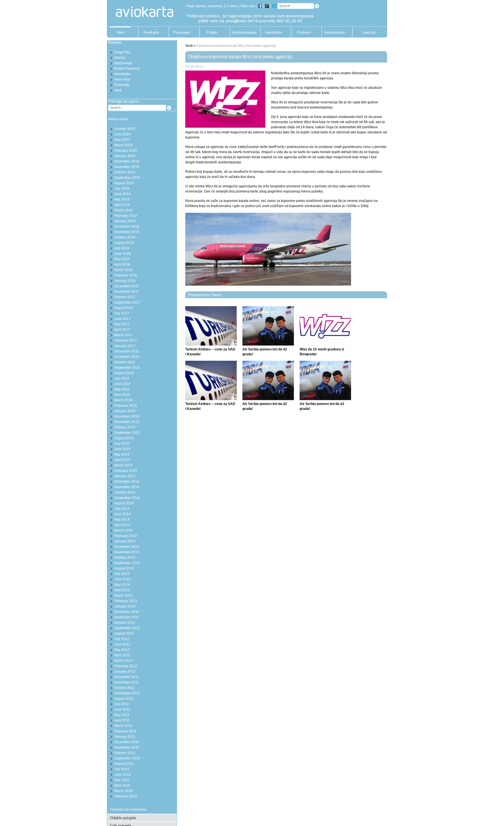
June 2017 (122, 319)
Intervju (120, 58)
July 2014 (121, 509)
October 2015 (124, 427)
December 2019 (126, 161)
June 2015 (122, 449)
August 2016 (124, 373)
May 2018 (122, 259)
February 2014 (125, 536)
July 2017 (121, 313)
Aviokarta (151, 32)
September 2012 (127, 628)
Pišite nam (247, 6)
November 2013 (126, 552)
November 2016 (126, 357)
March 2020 (123, 145)
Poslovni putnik (304, 33)
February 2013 (125, 601)
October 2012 (124, 623)
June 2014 (122, 514)
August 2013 (124, 568)
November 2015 (126, 422)
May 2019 (122, 199)
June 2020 (122, 134)
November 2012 (126, 617)
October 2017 (124, 297)
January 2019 (125, 221)
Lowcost (369, 32)
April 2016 (122, 395)
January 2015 (125, 476)
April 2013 (122, 590)
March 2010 (123, 791)
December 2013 (126, 547)
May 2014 (122, 520)
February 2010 (125, 796)
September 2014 (127, 498)
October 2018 (124, 237)
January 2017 (125, 346)
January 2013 (125, 606)
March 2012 (123, 661)
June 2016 (122, 384)
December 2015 (126, 416)
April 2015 (122, 460)
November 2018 (126, 232)
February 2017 (125, 340)
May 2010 (122, 780)
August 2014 (124, 503)
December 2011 (126, 677)
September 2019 (127, 178)
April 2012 (122, 655)
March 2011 (123, 726)
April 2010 (122, 785)
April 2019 (122, 205)
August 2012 (124, 633)
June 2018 (122, 254)
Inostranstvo (334, 32)
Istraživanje (123, 63)
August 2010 (124, 764)
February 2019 (125, 216)
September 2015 (127, 433)
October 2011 (124, 688)
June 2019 (122, 194)
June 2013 (122, 579)
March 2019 (123, 210)
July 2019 (121, 189)
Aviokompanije (242, 32)
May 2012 (122, 650)
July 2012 (121, 639)
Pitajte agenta (195, 6)
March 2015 (123, 465)
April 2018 (122, 264)
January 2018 (125, 281)
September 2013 (127, 563)
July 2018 (121, 248)
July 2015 (121, 444)
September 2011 (127, 693)
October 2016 (124, 362)
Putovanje (181, 32)
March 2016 (123, 400)
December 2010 (126, 742)
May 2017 (122, 324)
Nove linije (122, 79)
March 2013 (123, 596)
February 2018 (125, 275)
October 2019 (124, 172)
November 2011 (126, 682)
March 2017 (123, 335)
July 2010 (121, 769)
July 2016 (121, 378)
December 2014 (126, 482)
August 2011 (124, 699)
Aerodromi (273, 32)
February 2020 (125, 151)
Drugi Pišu (122, 52)
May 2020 (122, 140)
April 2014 (122, 525)
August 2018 (124, 243)
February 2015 (125, 471)
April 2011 (122, 720)
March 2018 (123, 270)
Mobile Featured (127, 69)
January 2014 (125, 541)
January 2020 (125, 156)
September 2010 (127, 758)
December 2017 (126, 286)
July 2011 (121, 704)
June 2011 (122, 709)
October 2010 (124, 753)
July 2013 (121, 574)
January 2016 (125, 411)
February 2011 (125, 731)
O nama (231, 6)
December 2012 (126, 612)
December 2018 (126, 226)
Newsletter (215, 6)
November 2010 (126, 747)
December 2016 (126, 351)
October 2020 (124, 129)
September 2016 (127, 368)
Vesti (120, 32)
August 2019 (124, 183)
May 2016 (122, 389)
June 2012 (122, 644)
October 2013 (124, 558)
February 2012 (125, 666)
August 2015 (124, 438)
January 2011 (124, 737)
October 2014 (124, 492)
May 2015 (122, 454)
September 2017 (127, 302)
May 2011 (121, 715)
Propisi (212, 32)
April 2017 (122, 330)
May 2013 (122, 585)
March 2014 (123, 530)
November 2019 (126, 167)
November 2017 (126, 292)
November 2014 (126, 487)
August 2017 (124, 308)
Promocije (122, 85)
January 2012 (125, 671)
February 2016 (125, 406)
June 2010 (122, 775)
